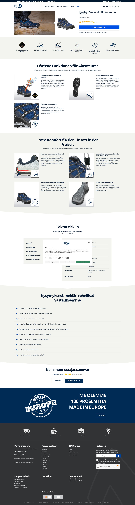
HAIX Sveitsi (44, 451)
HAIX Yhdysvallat (46, 457)
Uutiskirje (46, 476)
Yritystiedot (55, 502)
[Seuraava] (54, 23)
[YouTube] (80, 480)
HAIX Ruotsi (44, 464)
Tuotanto (71, 451)
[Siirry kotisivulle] (18, 6)
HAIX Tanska (45, 466)
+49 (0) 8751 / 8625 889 (20, 452)
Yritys (70, 449)
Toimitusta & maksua (19, 481)
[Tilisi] (109, 6)
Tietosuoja (79, 502)
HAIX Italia (44, 459)
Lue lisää (58, 380)
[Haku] (104, 6)
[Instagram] (70, 480)
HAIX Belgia (44, 463)
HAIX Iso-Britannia (46, 455)
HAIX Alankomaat (46, 461)
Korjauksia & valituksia (19, 485)
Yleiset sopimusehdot (43, 502)
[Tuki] (112, 6)
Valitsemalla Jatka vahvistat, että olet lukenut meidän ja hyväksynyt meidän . (109, 461)
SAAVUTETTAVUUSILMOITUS (104, 502)
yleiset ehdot (101, 463)
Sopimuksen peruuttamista (20, 487)
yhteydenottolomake (28, 462)
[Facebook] (75, 480)
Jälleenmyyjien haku (74, 453)
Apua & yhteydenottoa (19, 479)
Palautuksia (17, 483)
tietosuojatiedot (106, 461)
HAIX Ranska (45, 453)
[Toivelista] (107, 6)
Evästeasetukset (89, 502)
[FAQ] (115, 6)
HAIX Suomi (44, 468)
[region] (34, 23)
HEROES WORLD (73, 455)
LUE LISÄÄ (101, 415)
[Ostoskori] (119, 6)
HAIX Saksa (44, 449)
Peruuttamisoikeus (67, 502)
